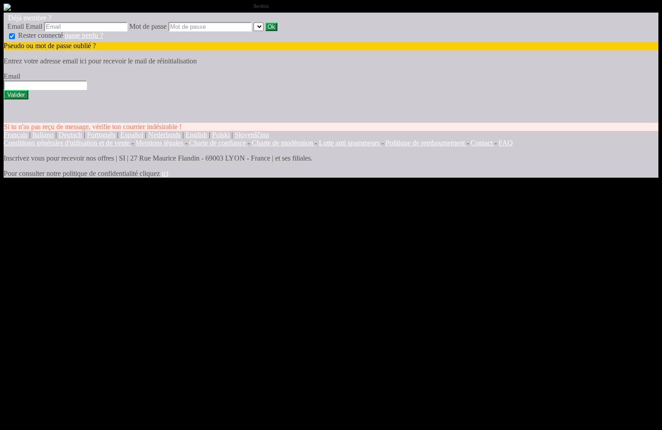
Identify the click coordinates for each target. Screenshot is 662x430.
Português (101, 135)
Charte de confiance (218, 143)
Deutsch (70, 135)
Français (15, 135)
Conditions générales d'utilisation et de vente (67, 143)
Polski (221, 135)
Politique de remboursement (426, 143)
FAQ (506, 143)
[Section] (259, 26)
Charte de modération (283, 143)
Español (131, 135)
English (196, 135)
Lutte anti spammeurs (350, 143)
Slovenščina (252, 135)
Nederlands (164, 135)
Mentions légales (160, 143)
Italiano (43, 135)
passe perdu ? (84, 35)
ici (165, 173)
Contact (482, 143)
